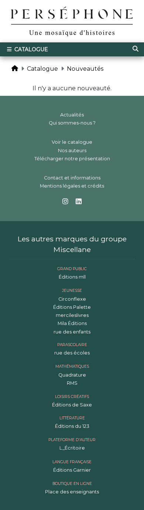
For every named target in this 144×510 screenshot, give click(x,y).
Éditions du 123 (72, 426)
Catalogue (30, 49)
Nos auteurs (72, 150)
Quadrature (72, 375)
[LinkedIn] (79, 202)
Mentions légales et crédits (72, 186)
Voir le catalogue (72, 142)
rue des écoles (72, 353)
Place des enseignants (72, 492)
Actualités (72, 115)
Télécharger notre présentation (72, 158)
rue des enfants (72, 332)
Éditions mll (72, 277)
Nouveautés (85, 68)
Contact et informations (72, 178)
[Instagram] (65, 202)
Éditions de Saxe (72, 405)
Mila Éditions (72, 323)
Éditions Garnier (72, 470)
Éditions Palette (72, 307)
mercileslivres (72, 315)
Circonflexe (72, 299)
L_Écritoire (72, 448)
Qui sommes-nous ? (72, 123)
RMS (72, 383)
